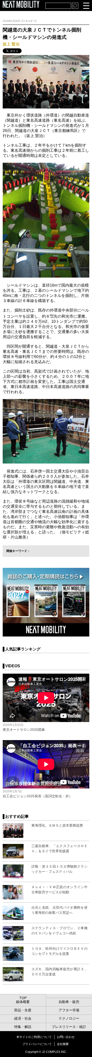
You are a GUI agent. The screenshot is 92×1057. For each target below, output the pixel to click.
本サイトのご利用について (34, 1037)
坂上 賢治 (11, 44)
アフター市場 (69, 1010)
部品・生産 (22, 1010)
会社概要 (63, 1044)
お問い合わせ (66, 1037)
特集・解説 (22, 1027)
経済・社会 (22, 1018)
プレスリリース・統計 (69, 1027)
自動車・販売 (69, 1002)
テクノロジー (69, 1018)
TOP (22, 998)
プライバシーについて (37, 1044)
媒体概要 (23, 1002)
